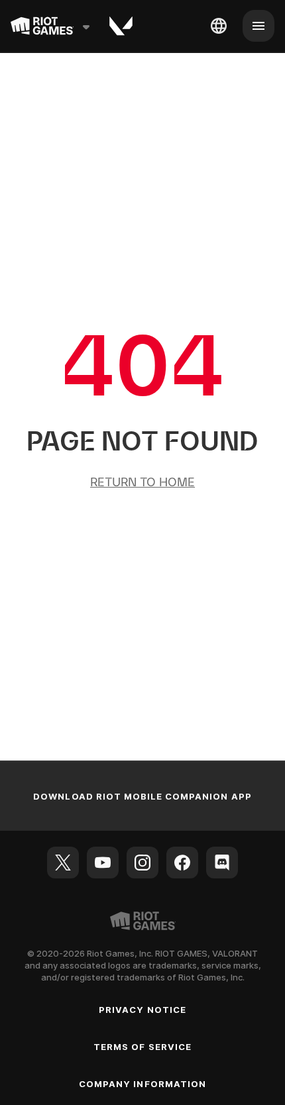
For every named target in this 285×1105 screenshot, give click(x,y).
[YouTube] (103, 862)
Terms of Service (142, 1046)
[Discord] (222, 862)
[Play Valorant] (121, 26)
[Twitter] (63, 862)
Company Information (142, 1084)
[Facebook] (182, 862)
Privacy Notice (142, 1009)
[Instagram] (142, 862)
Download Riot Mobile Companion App (142, 796)
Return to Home (142, 482)
